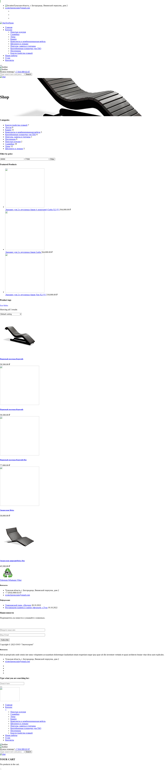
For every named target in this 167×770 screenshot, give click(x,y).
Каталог (8, 30)
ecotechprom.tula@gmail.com (17, 8)
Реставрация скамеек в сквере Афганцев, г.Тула (26, 607)
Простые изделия (18, 32)
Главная (8, 27)
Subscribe (5, 640)
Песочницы (15, 51)
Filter (52, 159)
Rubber (6, 305)
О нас (7, 58)
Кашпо (13, 39)
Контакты (9, 60)
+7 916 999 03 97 (22, 72)
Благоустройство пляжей (21, 53)
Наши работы (11, 55)
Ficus (1, 305)
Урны (12, 37)
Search (28, 74)
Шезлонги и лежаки (19, 44)
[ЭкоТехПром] (7, 23)
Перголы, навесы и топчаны (23, 46)
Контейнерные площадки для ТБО (25, 48)
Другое (8, 127)
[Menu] (1, 65)
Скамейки (14, 34)
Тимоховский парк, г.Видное (18, 605)
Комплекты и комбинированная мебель (28, 41)
